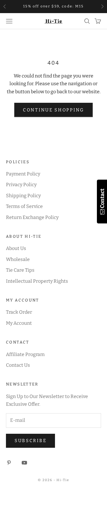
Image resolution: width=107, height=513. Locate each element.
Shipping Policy (23, 195)
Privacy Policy (21, 184)
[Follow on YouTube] (24, 463)
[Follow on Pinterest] (9, 463)
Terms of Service (24, 206)
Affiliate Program (25, 354)
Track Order (19, 312)
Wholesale (18, 259)
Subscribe (30, 440)
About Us (16, 248)
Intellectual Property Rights (37, 281)
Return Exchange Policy (32, 217)
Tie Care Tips (20, 270)
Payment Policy (23, 174)
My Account (19, 323)
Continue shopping (53, 110)
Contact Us (18, 365)
